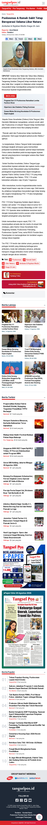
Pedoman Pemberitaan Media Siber (23, 815)
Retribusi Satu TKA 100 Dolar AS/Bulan (25, 743)
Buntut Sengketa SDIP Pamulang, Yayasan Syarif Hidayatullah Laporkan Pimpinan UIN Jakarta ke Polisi (27, 714)
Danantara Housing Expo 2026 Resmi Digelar (24, 735)
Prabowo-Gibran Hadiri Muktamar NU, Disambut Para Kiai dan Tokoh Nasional (26, 704)
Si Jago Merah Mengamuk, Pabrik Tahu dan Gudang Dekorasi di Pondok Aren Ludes (26, 760)
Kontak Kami (27, 813)
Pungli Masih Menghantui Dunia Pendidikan (22, 750)
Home (3, 14)
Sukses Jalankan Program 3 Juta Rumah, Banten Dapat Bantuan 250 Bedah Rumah (26, 687)
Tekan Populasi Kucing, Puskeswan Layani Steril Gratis (24, 678)
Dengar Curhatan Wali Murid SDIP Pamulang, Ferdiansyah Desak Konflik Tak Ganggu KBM (27, 725)
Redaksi (18, 813)
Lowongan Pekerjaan (23, 817)
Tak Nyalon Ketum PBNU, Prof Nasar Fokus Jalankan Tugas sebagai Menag (25, 696)
